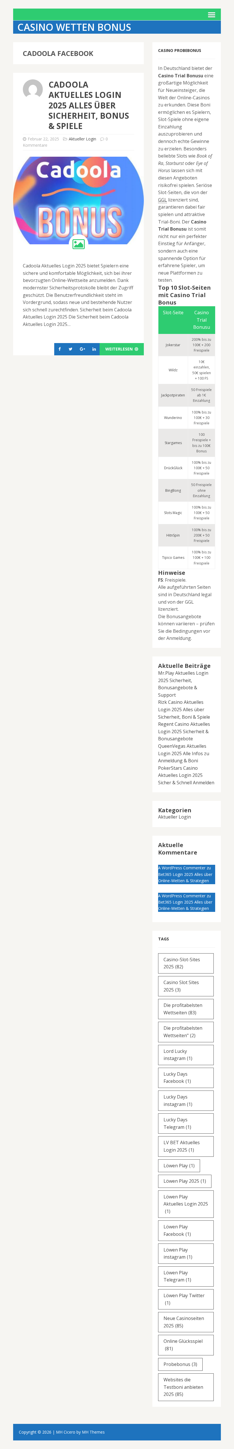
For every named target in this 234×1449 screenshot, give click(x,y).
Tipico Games (173, 557)
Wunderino (173, 417)
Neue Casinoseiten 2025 (184, 1322)
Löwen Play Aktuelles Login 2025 (186, 1204)
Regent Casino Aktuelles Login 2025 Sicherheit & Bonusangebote (184, 731)
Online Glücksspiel (183, 1345)
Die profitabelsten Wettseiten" (183, 1032)
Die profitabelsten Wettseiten (183, 1009)
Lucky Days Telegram (177, 1123)
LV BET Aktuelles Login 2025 (182, 1146)
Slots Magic (173, 512)
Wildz (173, 370)
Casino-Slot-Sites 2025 (182, 963)
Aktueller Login (82, 139)
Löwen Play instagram (178, 1253)
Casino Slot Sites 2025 (181, 986)
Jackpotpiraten (173, 395)
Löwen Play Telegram (177, 1276)
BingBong (173, 490)
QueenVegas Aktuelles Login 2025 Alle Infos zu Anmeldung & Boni (183, 753)
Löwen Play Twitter (184, 1299)
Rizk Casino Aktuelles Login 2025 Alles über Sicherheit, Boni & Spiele (184, 709)
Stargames (173, 442)
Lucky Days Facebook (177, 1078)
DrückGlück (173, 467)
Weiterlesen (119, 349)
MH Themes (93, 1432)
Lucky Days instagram (178, 1100)
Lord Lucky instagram (178, 1055)
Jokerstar (173, 344)
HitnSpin (173, 535)
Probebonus (180, 1364)
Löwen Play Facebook (177, 1230)
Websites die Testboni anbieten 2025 (183, 1387)
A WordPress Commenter (181, 867)
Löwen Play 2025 (185, 1181)
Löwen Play (179, 1165)
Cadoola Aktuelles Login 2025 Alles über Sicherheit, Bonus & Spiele (89, 105)
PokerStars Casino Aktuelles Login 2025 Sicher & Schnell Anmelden (186, 775)
